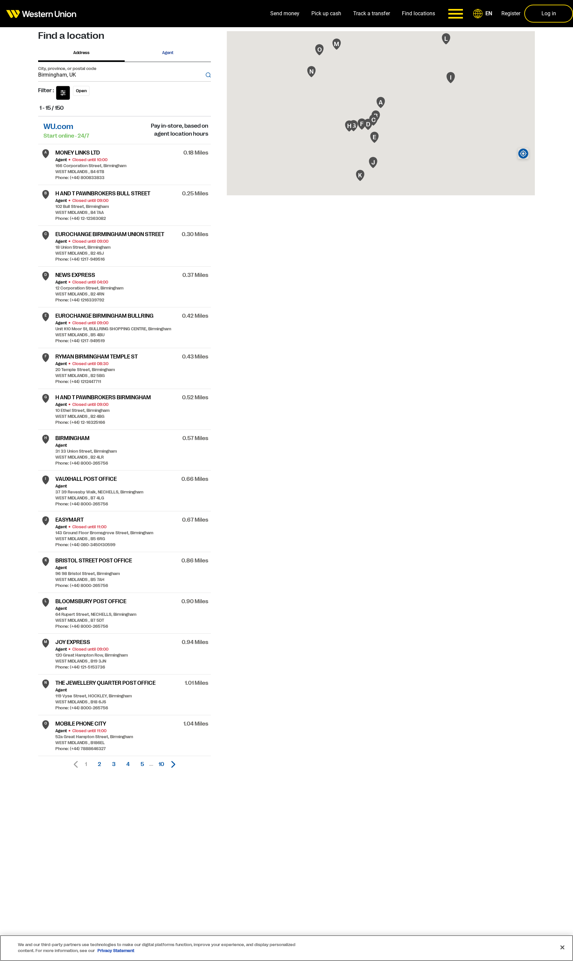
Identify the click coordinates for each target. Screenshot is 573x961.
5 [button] (142, 764)
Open (81, 91)
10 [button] (161, 764)
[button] (483, 13)
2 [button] (99, 764)
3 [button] (113, 764)
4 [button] (128, 764)
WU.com (58, 126)
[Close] (562, 947)
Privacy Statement (115, 950)
